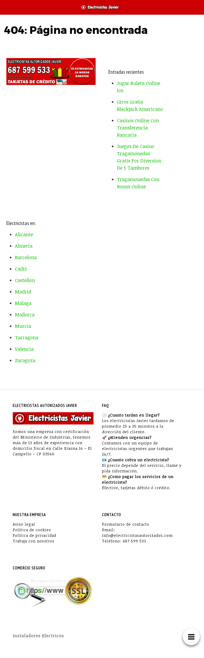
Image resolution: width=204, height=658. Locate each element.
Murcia (23, 326)
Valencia (24, 349)
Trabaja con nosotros (33, 540)
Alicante (24, 234)
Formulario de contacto (125, 524)
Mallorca (25, 314)
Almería (23, 246)
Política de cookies (32, 529)
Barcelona (26, 257)
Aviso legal (24, 524)
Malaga (23, 303)
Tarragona (26, 337)
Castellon (25, 280)
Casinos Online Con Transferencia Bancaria (138, 127)
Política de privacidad (34, 535)
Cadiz (21, 268)
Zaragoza (25, 360)
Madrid (23, 291)
